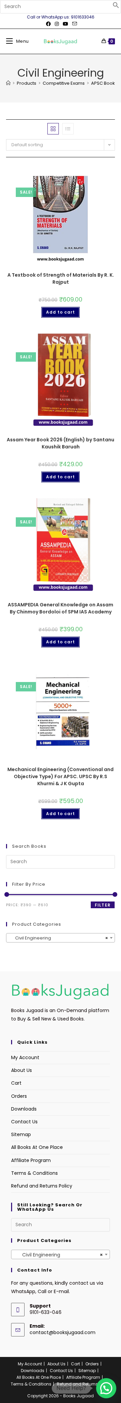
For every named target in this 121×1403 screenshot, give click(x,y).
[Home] (8, 83)
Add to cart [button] (60, 312)
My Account (25, 1057)
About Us (21, 1070)
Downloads (24, 1109)
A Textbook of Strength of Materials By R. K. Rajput (60, 278)
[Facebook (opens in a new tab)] (48, 24)
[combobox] (60, 938)
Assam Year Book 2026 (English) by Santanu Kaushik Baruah (60, 443)
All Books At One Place (37, 1147)
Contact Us (24, 1121)
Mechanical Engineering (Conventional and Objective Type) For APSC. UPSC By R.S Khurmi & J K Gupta (60, 776)
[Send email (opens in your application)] (73, 24)
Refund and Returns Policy (41, 1185)
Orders (19, 1096)
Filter (103, 905)
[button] (116, 6)
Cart (16, 1083)
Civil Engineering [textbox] (58, 938)
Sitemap (21, 1134)
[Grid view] (53, 128)
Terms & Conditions (34, 1173)
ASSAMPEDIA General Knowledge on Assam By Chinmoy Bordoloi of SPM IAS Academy (60, 608)
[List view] (68, 128)
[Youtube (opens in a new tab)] (65, 24)
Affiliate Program (31, 1160)
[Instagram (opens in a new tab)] (57, 24)
